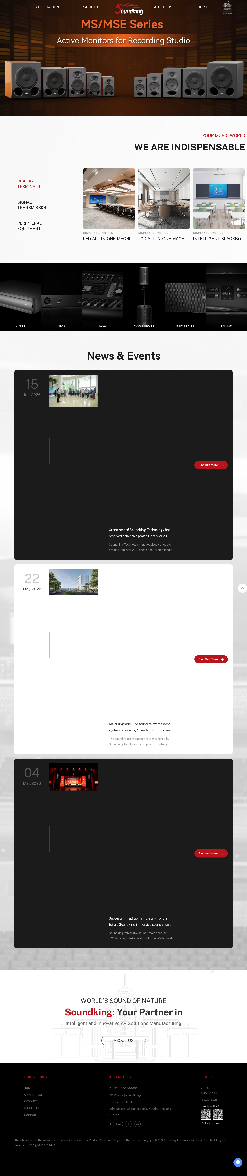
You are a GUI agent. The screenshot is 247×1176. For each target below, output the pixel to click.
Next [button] (232, 58)
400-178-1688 (128, 1088)
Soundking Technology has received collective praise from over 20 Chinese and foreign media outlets (140, 548)
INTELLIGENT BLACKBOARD (219, 238)
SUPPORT (31, 1115)
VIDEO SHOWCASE (209, 1090)
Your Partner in (124, 1011)
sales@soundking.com (131, 1095)
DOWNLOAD (209, 1100)
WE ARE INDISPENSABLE (189, 146)
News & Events (124, 355)
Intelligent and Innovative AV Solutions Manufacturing (123, 1023)
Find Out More (209, 465)
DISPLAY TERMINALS (98, 233)
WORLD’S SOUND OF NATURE (123, 1000)
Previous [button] (15, 58)
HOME (28, 1088)
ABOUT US (124, 1040)
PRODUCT (90, 7)
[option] (123, 58)
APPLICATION (47, 7)
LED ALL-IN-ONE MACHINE (109, 238)
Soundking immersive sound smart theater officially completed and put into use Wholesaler (142, 935)
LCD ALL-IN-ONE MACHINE (164, 238)
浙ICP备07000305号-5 (41, 1145)
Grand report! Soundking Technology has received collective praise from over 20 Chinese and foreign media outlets (139, 533)
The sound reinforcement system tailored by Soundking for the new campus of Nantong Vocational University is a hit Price (139, 742)
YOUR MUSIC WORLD (224, 135)
